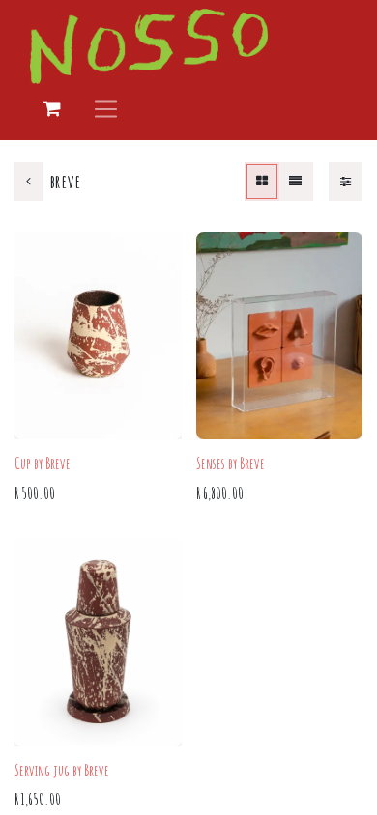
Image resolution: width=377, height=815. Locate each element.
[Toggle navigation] (106, 108)
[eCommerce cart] (52, 109)
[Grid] (262, 181)
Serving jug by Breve (61, 770)
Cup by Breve (42, 463)
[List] (295, 181)
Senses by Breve (230, 463)
